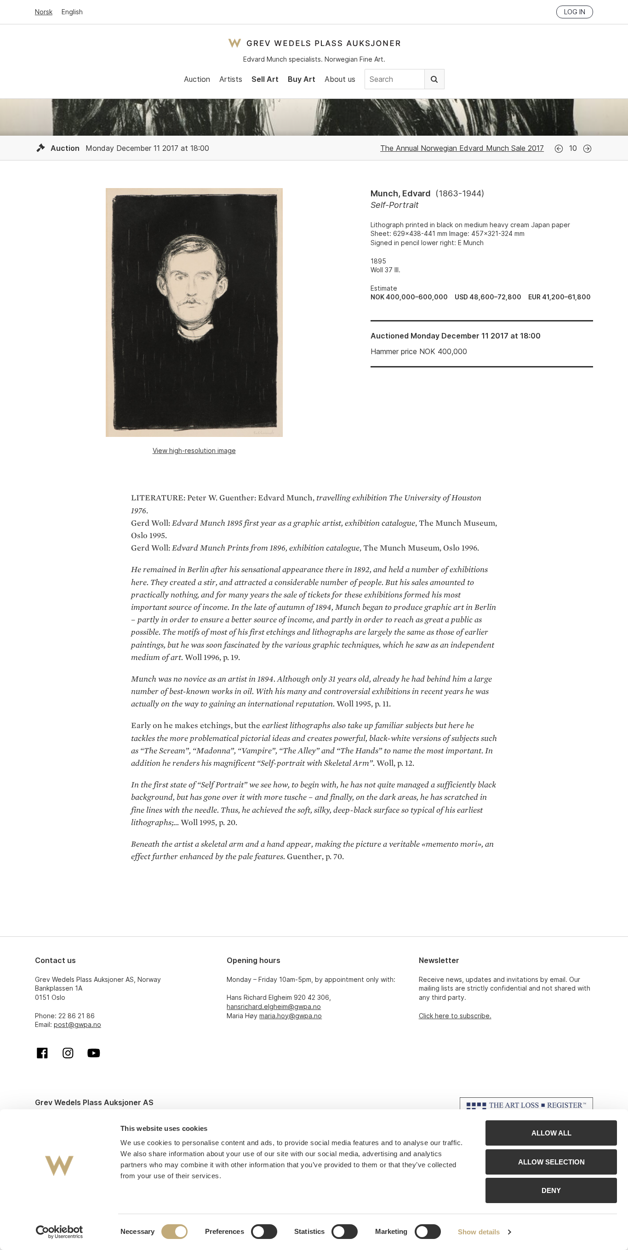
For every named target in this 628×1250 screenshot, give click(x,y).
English (72, 12)
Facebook (42, 1053)
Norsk (43, 12)
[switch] (264, 1231)
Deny (551, 1190)
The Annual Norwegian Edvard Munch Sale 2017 (462, 148)
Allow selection (551, 1162)
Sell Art (265, 79)
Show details (479, 1232)
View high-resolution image (194, 450)
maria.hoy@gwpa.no (290, 1016)
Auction (197, 79)
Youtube (93, 1053)
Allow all (551, 1133)
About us (340, 79)
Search (434, 79)
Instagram (68, 1053)
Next (587, 149)
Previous (559, 149)
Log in (574, 12)
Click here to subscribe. (455, 1016)
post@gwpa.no (77, 1024)
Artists (230, 79)
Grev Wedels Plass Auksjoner (314, 43)
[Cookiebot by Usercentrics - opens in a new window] (59, 1232)
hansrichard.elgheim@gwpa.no (274, 1006)
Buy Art (301, 79)
